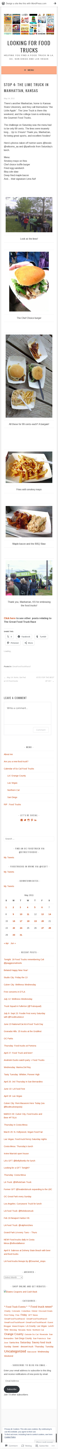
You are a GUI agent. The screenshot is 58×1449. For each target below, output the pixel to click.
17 (21, 921)
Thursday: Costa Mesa (15, 1175)
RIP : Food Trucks (12, 804)
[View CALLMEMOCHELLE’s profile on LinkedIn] (35, 820)
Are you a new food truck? (16, 761)
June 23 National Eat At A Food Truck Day (23, 1024)
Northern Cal (13, 790)
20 (42, 921)
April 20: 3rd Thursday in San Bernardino (23, 1081)
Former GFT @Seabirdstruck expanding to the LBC (28, 1189)
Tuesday (49, 1346)
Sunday (7, 1346)
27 (42, 928)
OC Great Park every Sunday (17, 1196)
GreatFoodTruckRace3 (36, 1319)
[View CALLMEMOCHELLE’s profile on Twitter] (25, 820)
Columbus (25, 1311)
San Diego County (23, 1338)
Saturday (25, 1342)
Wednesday (43, 1351)
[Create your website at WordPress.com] (29, 3)
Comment (41, 730)
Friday (24, 1315)
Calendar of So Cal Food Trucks (19, 768)
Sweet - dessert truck (22, 1346)
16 (14, 921)
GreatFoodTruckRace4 (14, 1322)
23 (14, 928)
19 (35, 921)
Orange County (13, 1334)
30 (14, 935)
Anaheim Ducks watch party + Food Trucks (24, 1060)
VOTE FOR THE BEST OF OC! (45, 679)
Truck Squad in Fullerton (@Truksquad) (23, 1006)
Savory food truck (41, 1342)
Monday (13, 1330)
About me (8, 754)
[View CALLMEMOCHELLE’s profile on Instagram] (28, 820)
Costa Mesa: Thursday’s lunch (18, 1146)
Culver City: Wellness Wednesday (20, 984)
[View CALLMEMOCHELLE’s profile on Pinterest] (32, 820)
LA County (31, 1326)
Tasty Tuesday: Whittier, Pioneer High (22, 1074)
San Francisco (39, 1338)
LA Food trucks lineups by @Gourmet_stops (25, 1261)
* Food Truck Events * (15, 1307)
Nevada (21, 1330)
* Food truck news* (41, 1306)
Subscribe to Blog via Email (29, 1365)
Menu (31, 70)
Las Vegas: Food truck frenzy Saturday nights (25, 1139)
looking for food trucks (29, 46)
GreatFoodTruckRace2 (21, 666)
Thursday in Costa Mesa (15, 1125)
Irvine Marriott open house (16, 1153)
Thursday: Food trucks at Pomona (20, 1046)
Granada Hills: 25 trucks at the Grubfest (22, 1031)
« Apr (6, 943)
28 (49, 928)
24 (21, 928)
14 (49, 914)
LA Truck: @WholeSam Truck (17, 1182)
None (29, 1330)
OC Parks (8, 1038)
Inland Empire (18, 1326)
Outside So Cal (32, 1334)
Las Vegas (12, 783)
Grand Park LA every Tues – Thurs (20, 1232)
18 (28, 921)
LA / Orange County (16, 776)
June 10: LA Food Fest (14, 1089)
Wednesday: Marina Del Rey (17, 1067)
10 (21, 914)
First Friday (9, 1315)
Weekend (8, 1356)
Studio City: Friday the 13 (16, 977)
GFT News (33, 1315)
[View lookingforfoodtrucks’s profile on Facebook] (22, 820)
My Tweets (9, 857)
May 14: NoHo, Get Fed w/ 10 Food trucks (15, 679)
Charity (7, 1311)
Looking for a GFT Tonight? (17, 1168)
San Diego (12, 797)
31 (21, 935)
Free (17, 1315)
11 (28, 914)
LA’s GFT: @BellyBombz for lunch (19, 1161)
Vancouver (31, 1352)
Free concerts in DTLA (14, 992)
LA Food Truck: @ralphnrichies (18, 1225)
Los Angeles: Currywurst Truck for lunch (23, 1204)
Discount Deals (45, 1311)
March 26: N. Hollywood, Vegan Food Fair (23, 1132)
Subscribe (12, 1389)
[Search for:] (29, 839)
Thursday (39, 1346)
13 (42, 914)
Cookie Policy (10, 1437)
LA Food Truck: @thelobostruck (18, 1211)
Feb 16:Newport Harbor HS (16, 1218)
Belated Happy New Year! (16, 970)
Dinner (34, 1311)
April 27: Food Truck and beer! (18, 1053)
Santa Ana (14, 1342)
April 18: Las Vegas (13, 1096)
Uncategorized (15, 1351)
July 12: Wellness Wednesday (18, 999)
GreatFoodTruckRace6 (36, 1322)
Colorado (16, 1311)
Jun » (13, 943)
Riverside (44, 1334)
